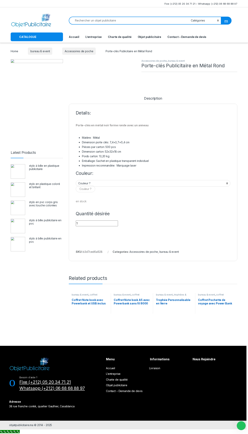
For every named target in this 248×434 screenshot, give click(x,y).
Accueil (74, 36)
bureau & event (40, 51)
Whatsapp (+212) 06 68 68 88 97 (52, 388)
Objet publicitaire (149, 36)
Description (153, 98)
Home (14, 51)
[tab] (153, 100)
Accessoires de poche (79, 51)
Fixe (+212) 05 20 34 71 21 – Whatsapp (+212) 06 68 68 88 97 (200, 3)
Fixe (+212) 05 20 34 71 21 (45, 381)
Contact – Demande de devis (186, 36)
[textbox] (85, 189)
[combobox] (85, 188)
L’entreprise (93, 36)
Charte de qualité (120, 36)
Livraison (154, 368)
